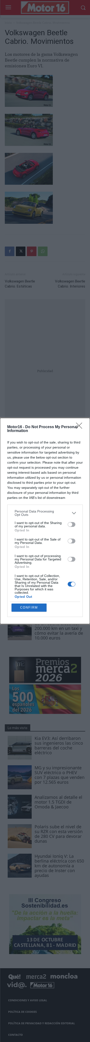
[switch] (71, 524)
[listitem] (45, 513)
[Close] (80, 427)
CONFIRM (29, 607)
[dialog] (45, 521)
